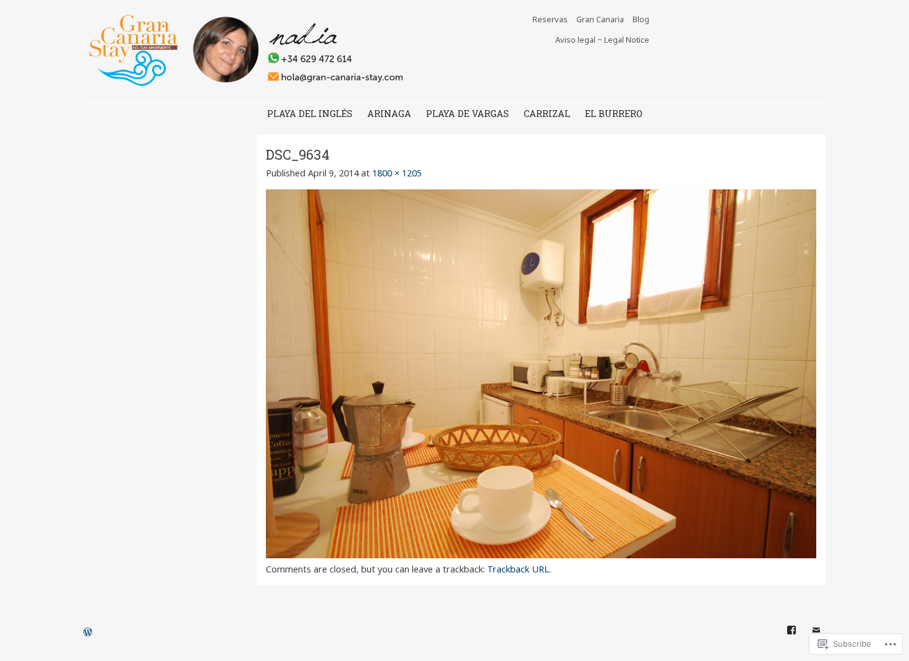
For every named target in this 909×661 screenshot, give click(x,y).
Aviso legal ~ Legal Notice (602, 39)
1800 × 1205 (397, 173)
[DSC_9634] (541, 555)
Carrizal (547, 113)
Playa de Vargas (467, 113)
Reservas (550, 19)
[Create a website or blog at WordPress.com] (87, 632)
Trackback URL (518, 569)
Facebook (791, 639)
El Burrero (613, 113)
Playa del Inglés (309, 113)
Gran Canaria (600, 19)
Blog (641, 19)
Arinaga (389, 113)
